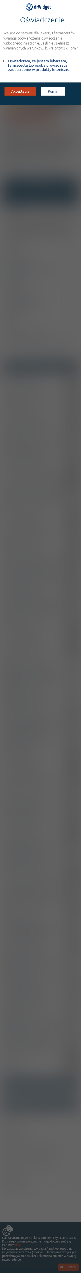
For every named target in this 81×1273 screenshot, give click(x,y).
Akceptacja (20, 91)
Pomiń (53, 91)
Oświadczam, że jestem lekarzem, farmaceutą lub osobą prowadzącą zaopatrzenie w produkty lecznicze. (38, 65)
